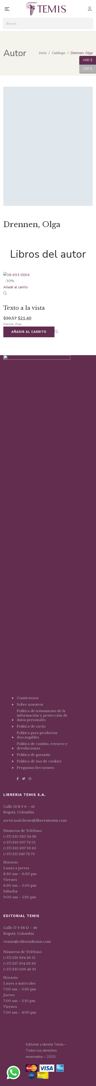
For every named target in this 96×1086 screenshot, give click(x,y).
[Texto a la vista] (48, 275)
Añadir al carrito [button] (15, 287)
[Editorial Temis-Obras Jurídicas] (46, 9)
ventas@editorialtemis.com (27, 941)
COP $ (85, 69)
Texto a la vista (24, 308)
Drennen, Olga (12, 324)
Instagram (30, 778)
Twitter (23, 778)
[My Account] (90, 9)
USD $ (85, 60)
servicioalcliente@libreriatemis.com (35, 820)
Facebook (18, 778)
